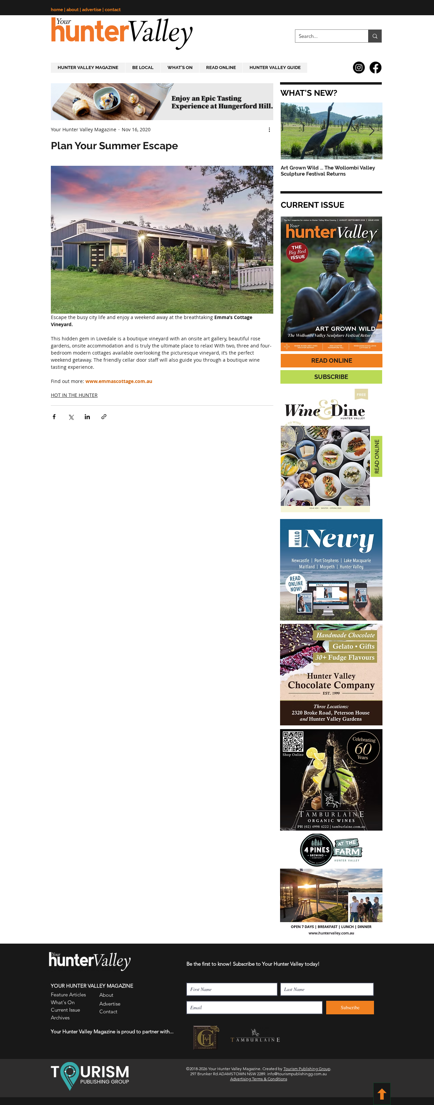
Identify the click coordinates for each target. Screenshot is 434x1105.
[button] (310, 1001)
